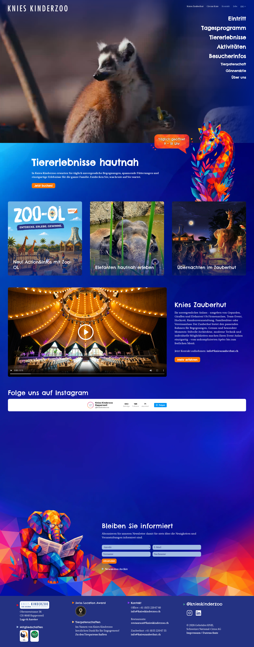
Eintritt (237, 18)
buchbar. (110, 231)
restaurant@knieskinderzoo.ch (150, 623)
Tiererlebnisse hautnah (85, 162)
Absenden (109, 560)
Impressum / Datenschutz (202, 633)
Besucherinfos (227, 56)
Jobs (235, 6)
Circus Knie (212, 6)
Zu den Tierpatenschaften (91, 635)
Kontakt (226, 6)
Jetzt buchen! (43, 185)
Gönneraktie (236, 71)
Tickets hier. (205, 227)
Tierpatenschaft (233, 64)
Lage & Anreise (29, 619)
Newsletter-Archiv (116, 569)
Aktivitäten (231, 46)
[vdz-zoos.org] (24, 636)
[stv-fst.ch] (34, 634)
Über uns (239, 77)
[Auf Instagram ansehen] (42, 418)
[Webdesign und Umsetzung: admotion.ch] (252, 602)
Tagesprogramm (223, 27)
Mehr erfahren (187, 359)
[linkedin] (200, 613)
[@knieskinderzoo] (90, 405)
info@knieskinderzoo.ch (145, 611)
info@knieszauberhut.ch (222, 351)
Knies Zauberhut (195, 6)
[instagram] (191, 613)
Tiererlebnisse (227, 37)
